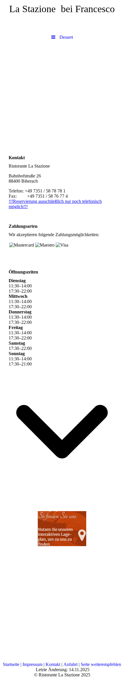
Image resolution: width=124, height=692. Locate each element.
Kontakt (53, 664)
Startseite (11, 664)
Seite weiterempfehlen (101, 664)
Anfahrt (70, 664)
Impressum (32, 664)
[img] (62, 63)
